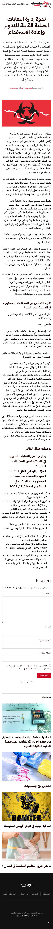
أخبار (22, 88)
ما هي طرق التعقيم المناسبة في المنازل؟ (26, 865)
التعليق (48, 593)
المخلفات (46, 894)
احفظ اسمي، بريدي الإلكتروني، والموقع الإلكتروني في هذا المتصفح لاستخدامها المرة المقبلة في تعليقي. (29, 667)
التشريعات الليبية (9, 894)
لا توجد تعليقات (15, 88)
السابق (29, 681)
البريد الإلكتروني (45, 640)
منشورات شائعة (46, 697)
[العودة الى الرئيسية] (41, 4)
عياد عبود (28, 88)
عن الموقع (24, 894)
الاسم (48, 627)
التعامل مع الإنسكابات (37, 786)
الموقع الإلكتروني (45, 652)
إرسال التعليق (43, 675)
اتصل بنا (35, 894)
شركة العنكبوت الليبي (23, 915)
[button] (3, 4)
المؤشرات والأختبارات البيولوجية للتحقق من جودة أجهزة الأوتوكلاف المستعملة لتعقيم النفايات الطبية (26, 741)
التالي (22, 681)
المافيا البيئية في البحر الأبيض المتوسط (27, 826)
